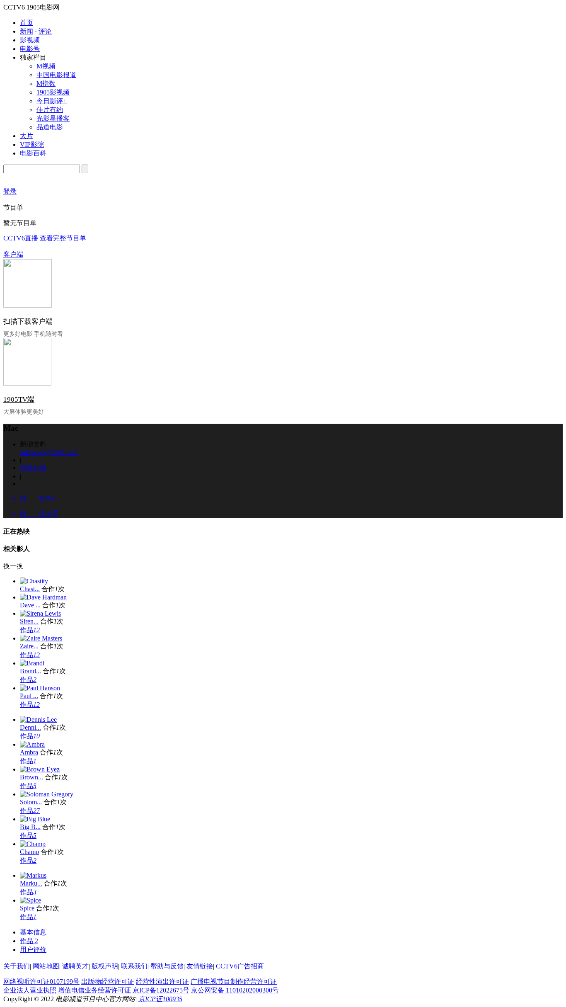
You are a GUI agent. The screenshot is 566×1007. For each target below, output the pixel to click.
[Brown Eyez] (40, 769)
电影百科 (33, 153)
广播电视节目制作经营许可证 (234, 981)
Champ (29, 851)
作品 (30, 629)
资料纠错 (33, 467)
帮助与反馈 (167, 966)
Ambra (29, 752)
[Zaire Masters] (41, 638)
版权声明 (105, 966)
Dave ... (30, 605)
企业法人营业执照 (29, 990)
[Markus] (33, 875)
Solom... (31, 802)
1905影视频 (53, 92)
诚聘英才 (75, 966)
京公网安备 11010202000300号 (235, 990)
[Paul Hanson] (40, 688)
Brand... (30, 671)
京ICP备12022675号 (161, 990)
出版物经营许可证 (107, 981)
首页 (26, 22)
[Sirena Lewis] (40, 613)
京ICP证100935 (160, 998)
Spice (27, 908)
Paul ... (29, 695)
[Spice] (30, 900)
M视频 (46, 66)
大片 (26, 135)
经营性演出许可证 (162, 981)
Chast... (30, 588)
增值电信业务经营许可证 (94, 990)
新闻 (26, 31)
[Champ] (33, 843)
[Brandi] (32, 663)
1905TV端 (18, 399)
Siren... (29, 621)
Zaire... (29, 646)
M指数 (46, 83)
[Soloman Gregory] (46, 794)
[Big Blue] (35, 819)
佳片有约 (49, 109)
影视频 (30, 40)
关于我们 (16, 966)
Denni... (30, 727)
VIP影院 (32, 144)
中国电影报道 (56, 74)
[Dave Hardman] (43, 597)
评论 (45, 31)
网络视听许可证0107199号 (41, 981)
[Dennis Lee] (38, 719)
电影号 (30, 48)
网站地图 (46, 966)
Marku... (31, 883)
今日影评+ (51, 100)
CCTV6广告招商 (240, 966)
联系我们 (134, 966)
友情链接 (199, 966)
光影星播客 (53, 118)
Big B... (30, 826)
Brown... (31, 777)
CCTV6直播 (20, 238)
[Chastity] (34, 581)
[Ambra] (32, 744)
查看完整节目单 (63, 238)
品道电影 (49, 127)
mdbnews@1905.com (48, 452)
